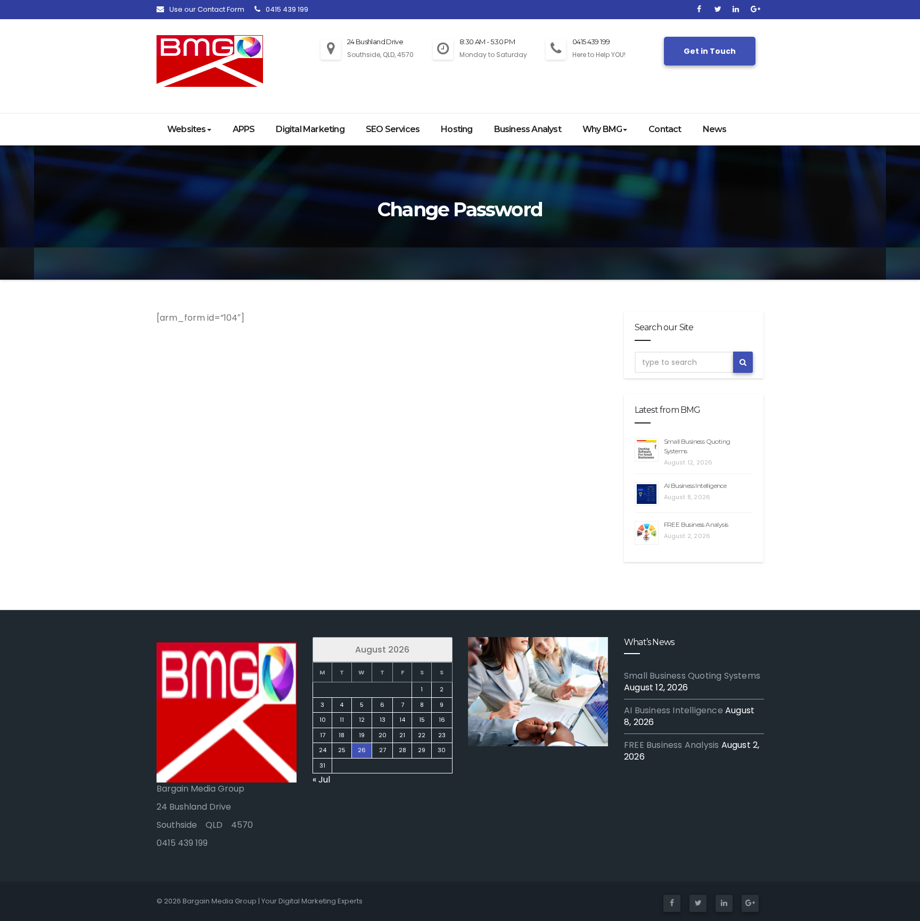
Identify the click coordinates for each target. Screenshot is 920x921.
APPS (244, 129)
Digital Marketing (310, 129)
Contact (664, 129)
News (715, 129)
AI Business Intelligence (695, 486)
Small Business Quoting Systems (692, 676)
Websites (186, 129)
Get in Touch (710, 51)
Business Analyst (527, 129)
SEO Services (393, 129)
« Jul (321, 779)
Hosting (456, 129)
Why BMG (602, 129)
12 (361, 719)
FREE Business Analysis (696, 524)
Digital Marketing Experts (320, 901)
